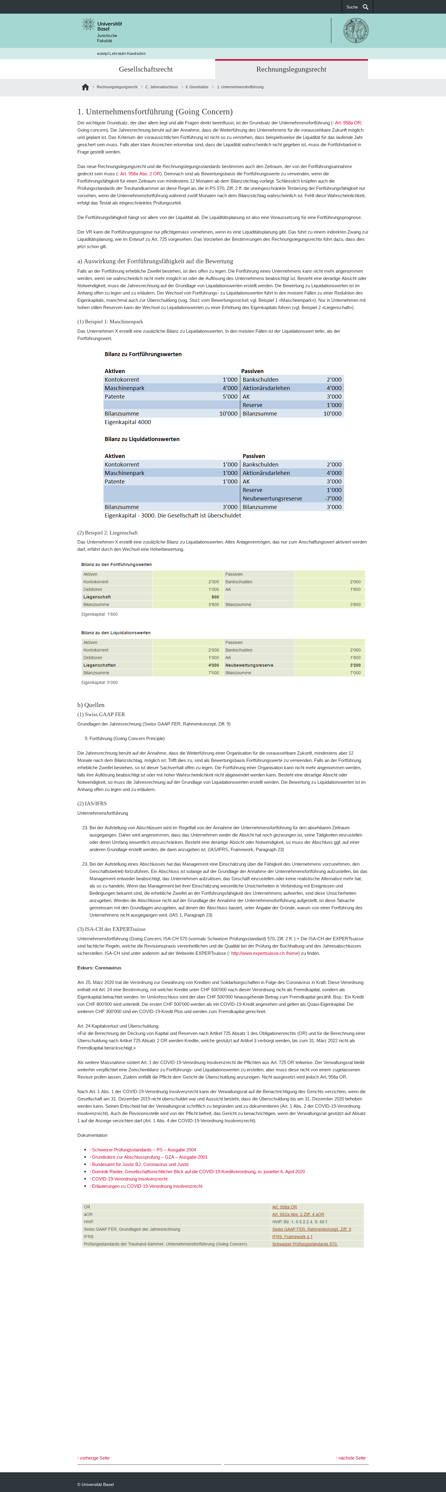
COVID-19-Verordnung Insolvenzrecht (129, 1179)
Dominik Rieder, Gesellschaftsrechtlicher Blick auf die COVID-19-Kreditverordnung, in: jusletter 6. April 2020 (198, 1171)
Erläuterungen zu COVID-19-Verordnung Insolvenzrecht (147, 1186)
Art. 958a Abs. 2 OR (140, 174)
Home (85, 88)
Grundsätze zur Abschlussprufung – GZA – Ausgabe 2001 (150, 1157)
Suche (352, 7)
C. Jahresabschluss (161, 87)
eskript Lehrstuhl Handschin (121, 53)
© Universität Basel (95, 1484)
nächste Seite (352, 1458)
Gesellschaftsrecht (146, 69)
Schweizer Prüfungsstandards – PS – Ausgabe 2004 (144, 1150)
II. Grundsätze (197, 87)
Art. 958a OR (348, 123)
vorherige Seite (95, 1458)
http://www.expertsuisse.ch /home (264, 953)
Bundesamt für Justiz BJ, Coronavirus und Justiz (140, 1164)
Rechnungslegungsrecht (291, 69)
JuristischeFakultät (107, 38)
